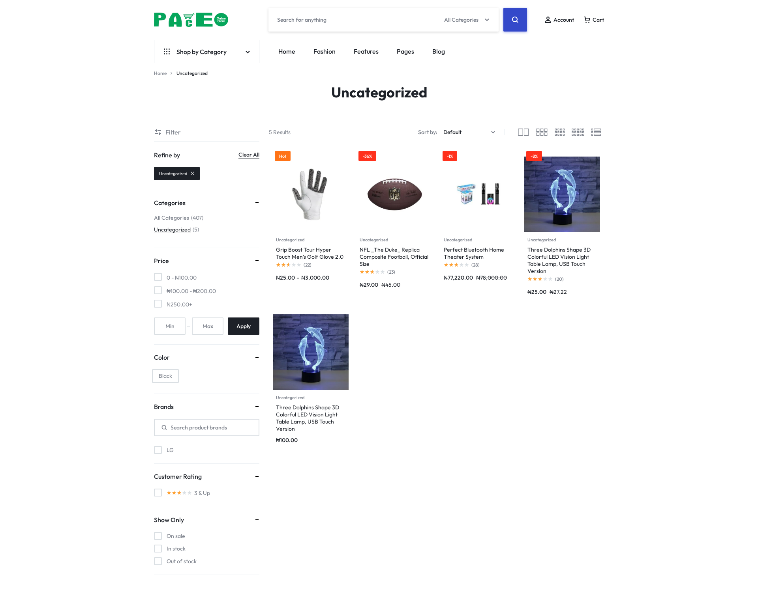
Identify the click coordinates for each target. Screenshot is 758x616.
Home (286, 51)
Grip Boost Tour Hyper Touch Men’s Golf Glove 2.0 (309, 253)
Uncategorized (290, 240)
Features (366, 51)
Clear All (248, 154)
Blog (438, 51)
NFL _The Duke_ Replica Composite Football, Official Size (394, 256)
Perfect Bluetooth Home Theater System (474, 253)
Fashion (324, 51)
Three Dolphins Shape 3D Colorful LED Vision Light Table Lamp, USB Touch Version (559, 260)
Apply (243, 326)
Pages (405, 51)
